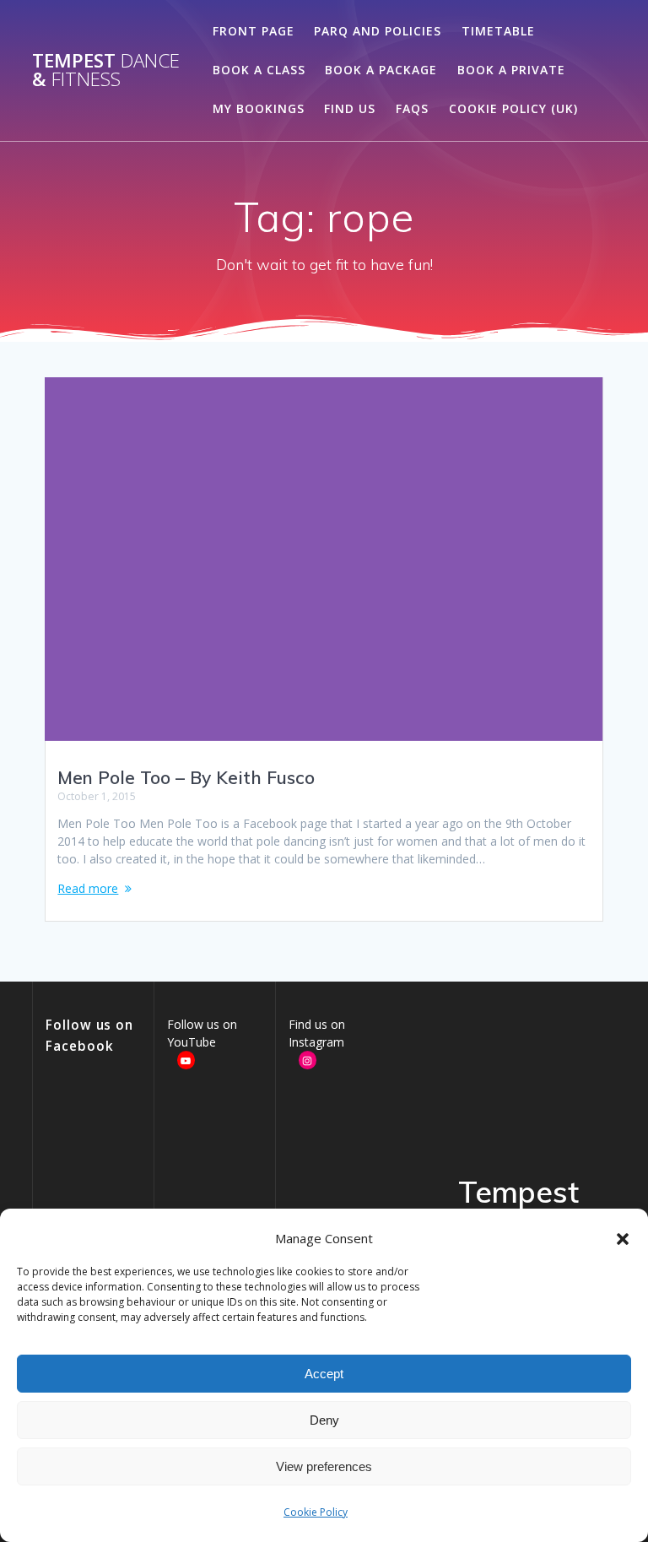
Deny (324, 1420)
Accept (324, 1373)
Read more (87, 888)
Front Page (253, 31)
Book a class (259, 70)
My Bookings (259, 108)
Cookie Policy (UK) (513, 108)
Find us (349, 108)
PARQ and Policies (377, 31)
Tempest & (106, 70)
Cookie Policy (316, 1512)
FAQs (412, 108)
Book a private (511, 70)
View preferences (324, 1466)
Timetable (498, 31)
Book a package (381, 70)
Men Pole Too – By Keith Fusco (186, 777)
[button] (622, 1239)
